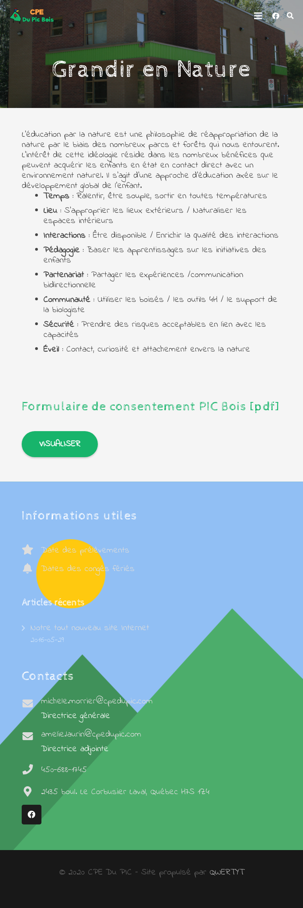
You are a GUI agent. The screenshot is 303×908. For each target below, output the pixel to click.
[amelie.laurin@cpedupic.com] (31, 737)
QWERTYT (226, 872)
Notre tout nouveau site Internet (89, 628)
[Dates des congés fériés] (31, 569)
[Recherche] (290, 16)
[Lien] (32, 16)
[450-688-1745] (31, 770)
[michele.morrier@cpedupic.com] (31, 704)
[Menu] (258, 16)
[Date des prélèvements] (31, 550)
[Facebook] (276, 16)
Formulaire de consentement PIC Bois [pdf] (151, 406)
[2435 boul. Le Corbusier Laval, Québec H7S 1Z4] (31, 792)
